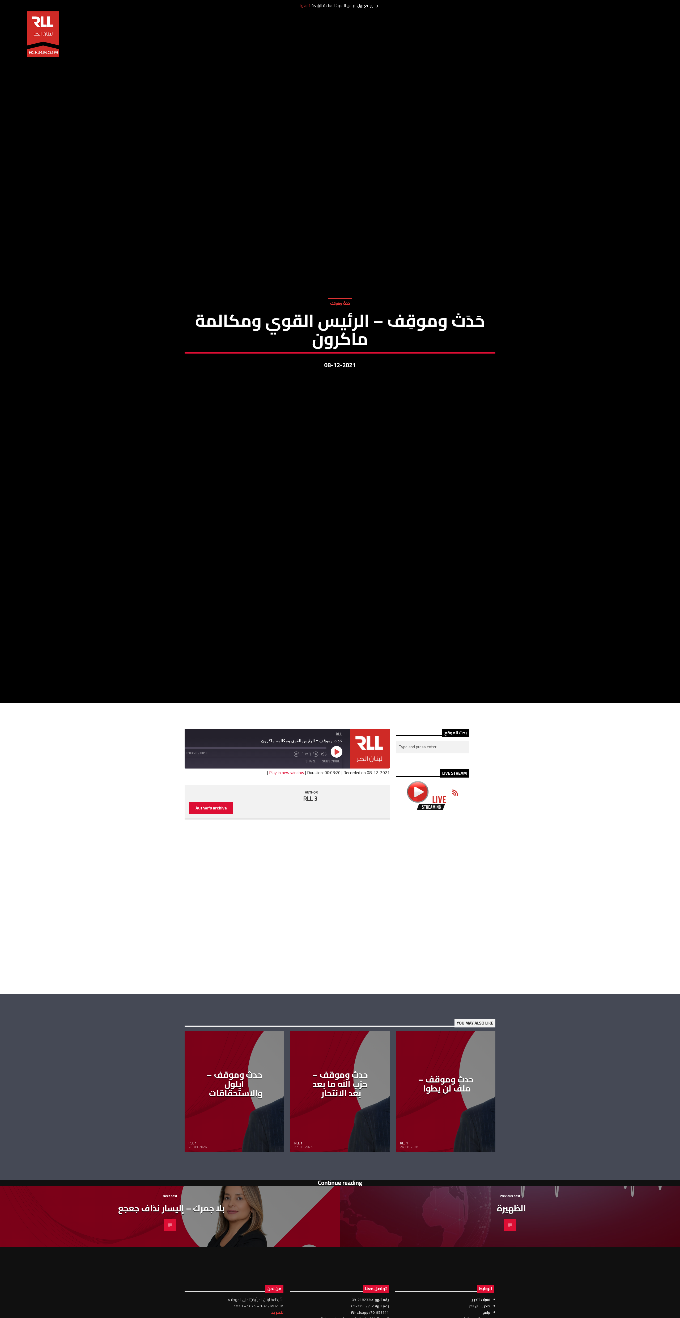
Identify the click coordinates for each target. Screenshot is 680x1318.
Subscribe (331, 824)
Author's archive (211, 871)
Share (310, 824)
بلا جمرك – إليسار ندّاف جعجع (171, 1272)
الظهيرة (511, 1272)
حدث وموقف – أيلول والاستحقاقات (234, 1147)
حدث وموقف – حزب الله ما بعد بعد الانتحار (340, 1147)
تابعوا (305, 5)
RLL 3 (310, 861)
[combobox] (432, 810)
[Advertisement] (432, 965)
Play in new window (286, 836)
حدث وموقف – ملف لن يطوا (446, 1147)
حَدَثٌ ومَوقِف (340, 332)
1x (306, 817)
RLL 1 (193, 1206)
